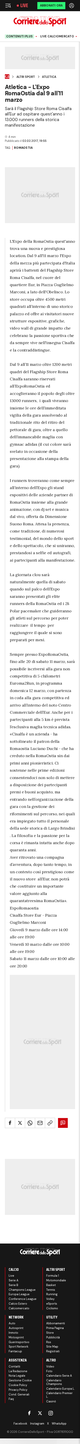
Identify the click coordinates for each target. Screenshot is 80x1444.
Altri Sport (25, 77)
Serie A (13, 1280)
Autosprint (16, 1328)
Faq (11, 1399)
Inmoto (13, 1333)
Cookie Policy (18, 1385)
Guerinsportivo (19, 1342)
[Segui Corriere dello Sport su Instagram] (50, 1413)
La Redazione (18, 1371)
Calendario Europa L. (60, 1389)
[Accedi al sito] (72, 5)
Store (50, 1333)
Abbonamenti (55, 1323)
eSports (51, 1304)
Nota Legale (17, 1376)
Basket (51, 1285)
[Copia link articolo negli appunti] (50, 1123)
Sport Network (18, 1346)
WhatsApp (59, 1423)
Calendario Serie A (59, 1376)
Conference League (22, 1299)
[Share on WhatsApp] (30, 1123)
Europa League (19, 1294)
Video (50, 1366)
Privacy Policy (18, 1390)
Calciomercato (19, 1308)
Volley (50, 1299)
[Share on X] (20, 1123)
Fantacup (15, 1351)
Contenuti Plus (19, 36)
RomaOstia (23, 148)
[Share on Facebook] (10, 1123)
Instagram (37, 1423)
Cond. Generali (19, 1394)
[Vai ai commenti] (63, 1123)
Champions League (22, 1290)
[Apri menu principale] (8, 5)
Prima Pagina (55, 1328)
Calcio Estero (18, 1304)
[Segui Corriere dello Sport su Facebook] (29, 1413)
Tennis (50, 1290)
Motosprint (16, 1337)
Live (24, 5)
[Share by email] (40, 1123)
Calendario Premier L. (59, 1395)
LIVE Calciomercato (57, 36)
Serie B (13, 1285)
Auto (12, 1323)
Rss (48, 1342)
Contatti (14, 1366)
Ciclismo (52, 1308)
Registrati (53, 1351)
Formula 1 (52, 1276)
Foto (49, 1371)
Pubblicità (53, 1337)
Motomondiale (56, 1280)
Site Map (52, 1346)
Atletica (49, 77)
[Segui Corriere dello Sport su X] (40, 1413)
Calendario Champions (54, 1382)
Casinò (51, 1401)
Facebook (20, 1423)
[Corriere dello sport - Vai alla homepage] (40, 21)
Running (52, 1294)
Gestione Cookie (20, 1380)
